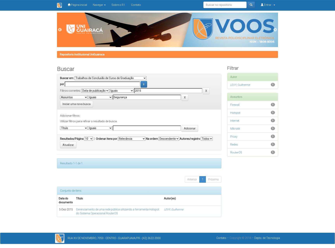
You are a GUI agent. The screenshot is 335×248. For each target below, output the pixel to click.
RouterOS (236, 152)
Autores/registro (190, 138)
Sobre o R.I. (118, 4)
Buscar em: (67, 78)
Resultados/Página (72, 138)
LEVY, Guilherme (173, 209)
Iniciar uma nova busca (77, 104)
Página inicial (78, 4)
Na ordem (152, 138)
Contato (136, 4)
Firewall (235, 104)
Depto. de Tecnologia (267, 237)
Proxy (233, 136)
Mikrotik (235, 128)
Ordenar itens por (106, 138)
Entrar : (268, 4)
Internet (234, 120)
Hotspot (235, 112)
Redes (234, 144)
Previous (60, 30)
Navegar (98, 4)
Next (275, 30)
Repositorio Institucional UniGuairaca (82, 54)
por (62, 84)
